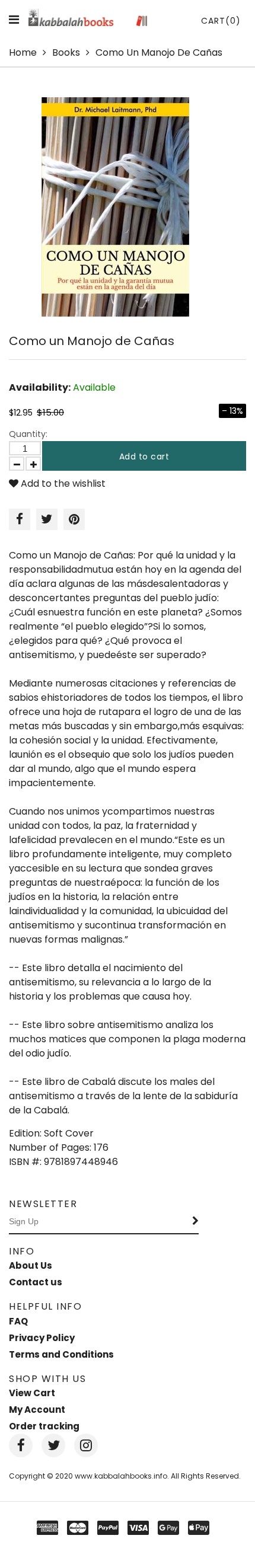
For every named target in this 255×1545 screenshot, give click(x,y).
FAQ (18, 1321)
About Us (30, 1265)
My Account (37, 1409)
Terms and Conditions (61, 1354)
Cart (221, 21)
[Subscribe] (195, 1221)
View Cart (32, 1393)
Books (66, 52)
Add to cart (144, 456)
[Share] (19, 519)
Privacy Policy (42, 1338)
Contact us (35, 1282)
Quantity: (28, 434)
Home (23, 52)
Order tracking (44, 1426)
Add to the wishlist (62, 483)
